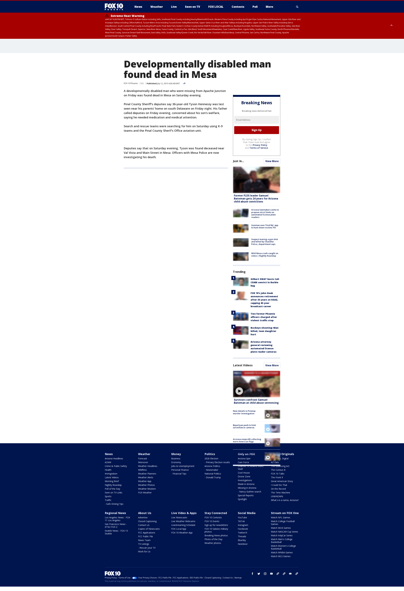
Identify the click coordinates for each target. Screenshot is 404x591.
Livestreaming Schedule (183, 525)
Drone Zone (244, 476)
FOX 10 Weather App (182, 532)
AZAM (108, 462)
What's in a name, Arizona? (285, 500)
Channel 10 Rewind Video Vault (251, 467)
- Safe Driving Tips (114, 503)
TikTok (241, 521)
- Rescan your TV (146, 547)
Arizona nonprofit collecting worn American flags (247, 440)
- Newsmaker (211, 469)
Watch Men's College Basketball (281, 541)
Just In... (238, 161)
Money (176, 454)
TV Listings (143, 543)
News (109, 454)
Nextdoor (243, 543)
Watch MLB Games (281, 527)
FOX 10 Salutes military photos (216, 530)
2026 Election (211, 458)
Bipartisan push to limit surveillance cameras (244, 426)
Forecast (142, 458)
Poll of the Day (112, 488)
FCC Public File (145, 536)
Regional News (115, 513)
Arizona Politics (212, 466)
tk (277, 573)
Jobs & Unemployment (182, 466)
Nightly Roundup (113, 484)
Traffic (108, 500)
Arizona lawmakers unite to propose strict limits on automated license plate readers (265, 213)
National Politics (213, 473)
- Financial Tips (178, 473)
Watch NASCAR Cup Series (284, 531)
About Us (144, 513)
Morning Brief (112, 481)
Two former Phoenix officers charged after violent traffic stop (264, 317)
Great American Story (282, 481)
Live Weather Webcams (183, 521)
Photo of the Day (213, 539)
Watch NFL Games (280, 517)
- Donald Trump (213, 477)
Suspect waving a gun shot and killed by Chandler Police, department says (264, 242)
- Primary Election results (217, 462)
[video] (256, 384)
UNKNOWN (277, 496)
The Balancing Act (280, 466)
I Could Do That (279, 484)
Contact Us (143, 525)
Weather (144, 454)
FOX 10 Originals (282, 454)
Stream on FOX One (285, 513)
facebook (252, 573)
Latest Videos (242, 365)
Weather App (144, 481)
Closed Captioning (147, 521)
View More (272, 161)
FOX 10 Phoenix (131, 83)
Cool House (244, 472)
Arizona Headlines (114, 458)
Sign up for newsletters (216, 525)
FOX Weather (145, 492)
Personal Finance (180, 469)
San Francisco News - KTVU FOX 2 (116, 525)
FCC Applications (146, 532)
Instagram (243, 525)
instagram (265, 573)
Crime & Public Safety (116, 466)
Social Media (246, 513)
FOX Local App (178, 528)
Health (108, 469)
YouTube (242, 517)
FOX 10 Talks (277, 473)
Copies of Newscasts (149, 528)
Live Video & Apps (183, 513)
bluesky (284, 573)
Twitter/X (242, 532)
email (290, 573)
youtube (271, 573)
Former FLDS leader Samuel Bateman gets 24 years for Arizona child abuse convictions (256, 198)
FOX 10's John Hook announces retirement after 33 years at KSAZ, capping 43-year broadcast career (264, 300)
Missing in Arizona (247, 487)
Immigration (111, 473)
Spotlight (242, 499)
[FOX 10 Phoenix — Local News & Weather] (115, 7)
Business (175, 458)
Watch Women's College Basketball (283, 547)
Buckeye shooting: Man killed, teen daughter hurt (265, 331)
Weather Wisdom (147, 488)
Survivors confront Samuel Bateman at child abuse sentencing (256, 401)
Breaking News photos (216, 535)
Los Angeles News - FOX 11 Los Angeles (117, 519)
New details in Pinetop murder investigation (244, 412)
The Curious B (278, 469)
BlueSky (242, 540)
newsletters (296, 573)
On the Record (278, 488)
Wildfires (142, 469)
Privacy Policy (260, 144)
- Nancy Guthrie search (249, 491)
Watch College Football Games (283, 523)
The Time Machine (280, 492)
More (269, 7)
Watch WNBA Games (282, 552)
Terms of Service (259, 147)
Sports (108, 496)
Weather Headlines (147, 466)
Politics (210, 454)
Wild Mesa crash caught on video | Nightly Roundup (264, 254)
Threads (242, 536)
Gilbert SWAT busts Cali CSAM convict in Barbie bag (265, 282)
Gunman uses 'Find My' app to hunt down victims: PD (264, 226)
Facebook (243, 528)
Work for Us (144, 551)
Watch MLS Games (281, 556)
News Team (144, 540)
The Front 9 (277, 477)
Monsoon (143, 462)
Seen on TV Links (113, 492)
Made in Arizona (246, 484)
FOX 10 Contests (213, 517)
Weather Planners (147, 473)
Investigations (245, 480)
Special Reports (246, 495)
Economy (176, 462)
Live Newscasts (179, 517)
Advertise (143, 517)
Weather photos (213, 542)
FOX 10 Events (212, 521)
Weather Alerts (145, 477)
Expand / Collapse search (297, 6)
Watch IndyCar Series (282, 535)
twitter (258, 573)
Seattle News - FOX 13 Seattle (116, 532)
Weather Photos (146, 484)
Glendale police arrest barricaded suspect (244, 454)
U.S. (142, 83)
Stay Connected (216, 513)
